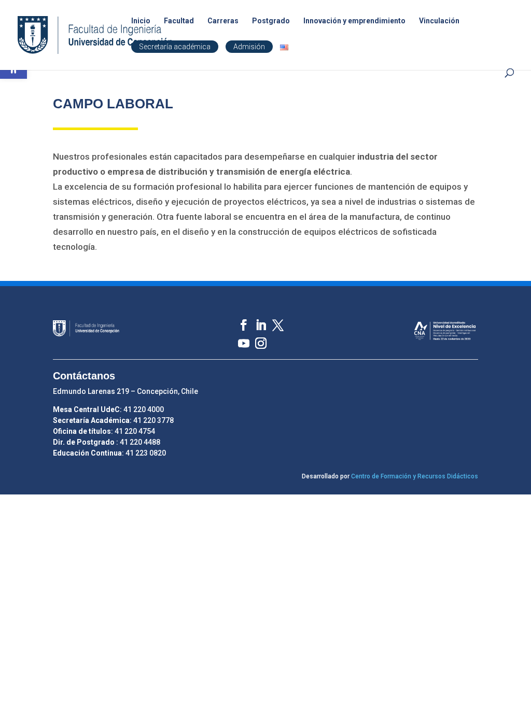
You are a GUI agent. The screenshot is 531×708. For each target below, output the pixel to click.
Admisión (249, 47)
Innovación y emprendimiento (354, 21)
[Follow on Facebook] (238, 320)
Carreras (223, 21)
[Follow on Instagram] (255, 338)
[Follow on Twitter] (273, 320)
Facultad (179, 21)
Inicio (140, 21)
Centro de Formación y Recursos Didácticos (414, 476)
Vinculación (439, 21)
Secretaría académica (175, 47)
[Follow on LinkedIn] (255, 320)
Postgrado (271, 21)
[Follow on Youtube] (238, 338)
